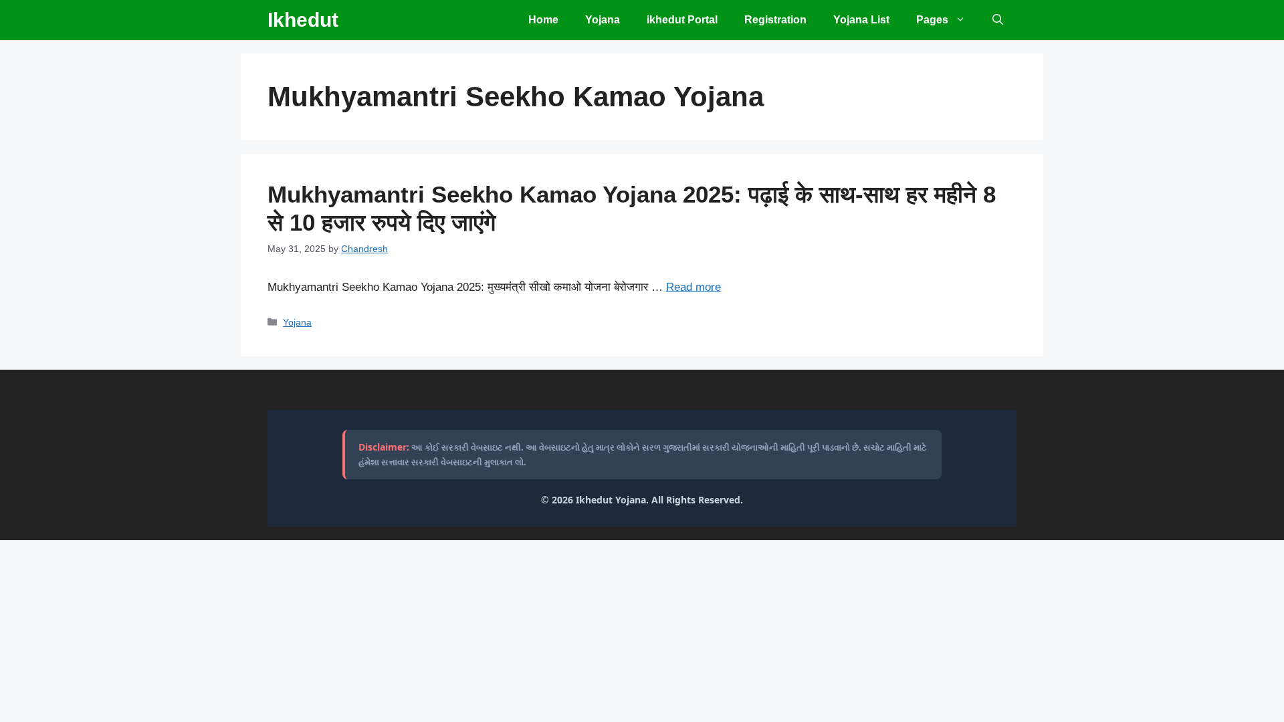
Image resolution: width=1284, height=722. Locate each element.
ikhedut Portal (682, 19)
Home (543, 19)
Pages (932, 19)
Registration (775, 19)
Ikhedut (303, 20)
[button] (997, 20)
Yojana (602, 19)
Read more (693, 287)
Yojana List (861, 19)
